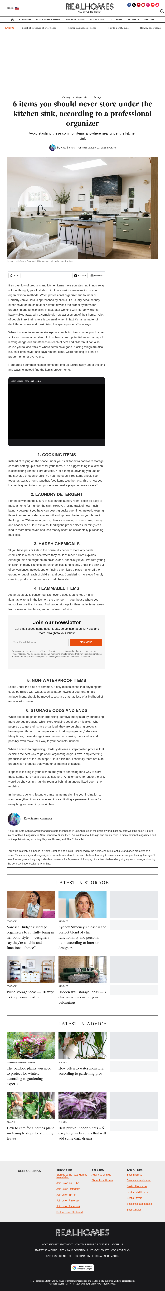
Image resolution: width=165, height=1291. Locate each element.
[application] (56, 411)
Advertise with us (101, 1174)
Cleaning (25, 19)
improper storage (42, 332)
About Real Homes (102, 1180)
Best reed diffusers (137, 1192)
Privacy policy (99, 1250)
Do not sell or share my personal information (89, 1256)
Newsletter (99, 275)
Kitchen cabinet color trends (82, 28)
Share (16, 275)
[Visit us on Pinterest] (139, 5)
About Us (117, 1244)
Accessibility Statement (57, 1244)
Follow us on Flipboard (69, 1212)
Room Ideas (97, 19)
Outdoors (116, 19)
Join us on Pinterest (67, 1200)
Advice (112, 147)
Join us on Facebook (68, 1206)
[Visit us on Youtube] (143, 5)
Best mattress (134, 1174)
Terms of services (50, 651)
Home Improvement (48, 19)
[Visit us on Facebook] (129, 5)
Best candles (134, 1209)
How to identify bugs (118, 28)
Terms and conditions (74, 1250)
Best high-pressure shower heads (39, 28)
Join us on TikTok (66, 1194)
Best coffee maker (137, 1186)
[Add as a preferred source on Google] (82, 1267)
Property (133, 19)
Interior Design (75, 19)
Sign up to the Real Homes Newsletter (71, 1176)
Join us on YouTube (67, 1183)
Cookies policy (120, 1250)
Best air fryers (134, 1198)
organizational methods (23, 295)
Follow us (82, 275)
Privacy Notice (18, 654)
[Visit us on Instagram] (148, 5)
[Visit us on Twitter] (134, 5)
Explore (149, 19)
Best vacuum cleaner (139, 1180)
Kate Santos (68, 147)
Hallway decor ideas (150, 28)
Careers (51, 1256)
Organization (82, 97)
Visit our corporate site (124, 1281)
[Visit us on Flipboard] (153, 5)
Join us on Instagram (68, 1189)
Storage (97, 97)
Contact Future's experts (92, 1244)
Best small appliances (139, 1203)
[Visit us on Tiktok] (157, 5)
